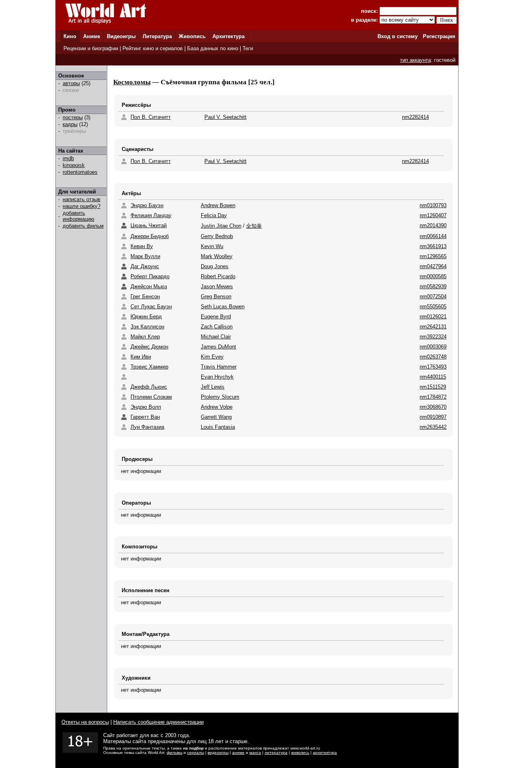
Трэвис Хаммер (149, 367)
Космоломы (132, 82)
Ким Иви (141, 357)
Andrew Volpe (217, 407)
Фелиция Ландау (151, 215)
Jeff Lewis (212, 387)
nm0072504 (433, 296)
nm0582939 (433, 286)
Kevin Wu (212, 246)
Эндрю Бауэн (147, 205)
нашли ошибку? (81, 206)
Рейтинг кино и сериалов (152, 48)
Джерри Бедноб (150, 236)
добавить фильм (83, 226)
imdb (68, 158)
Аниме (91, 36)
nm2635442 (433, 427)
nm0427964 (433, 266)
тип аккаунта (415, 60)
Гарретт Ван (145, 417)
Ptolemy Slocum (220, 397)
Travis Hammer (219, 367)
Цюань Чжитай (149, 225)
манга (255, 752)
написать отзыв (81, 199)
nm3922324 (433, 337)
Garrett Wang (216, 417)
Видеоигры (121, 36)
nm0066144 (433, 236)
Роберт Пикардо (150, 276)
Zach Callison (217, 327)
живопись (300, 752)
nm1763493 (433, 367)
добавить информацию (78, 216)
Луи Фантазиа (147, 427)
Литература (157, 36)
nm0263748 (433, 357)
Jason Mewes (217, 286)
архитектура (325, 752)
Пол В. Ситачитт (151, 117)
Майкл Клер (145, 337)
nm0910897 (433, 417)
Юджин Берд (146, 317)
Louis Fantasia (218, 427)
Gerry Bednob (217, 236)
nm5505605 (433, 307)
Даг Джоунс (145, 266)
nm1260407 (433, 215)
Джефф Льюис (149, 387)
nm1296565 (433, 256)
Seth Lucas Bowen (223, 307)
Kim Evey (212, 357)
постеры (73, 117)
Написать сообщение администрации (158, 722)
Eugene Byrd (216, 317)
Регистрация (439, 36)
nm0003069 (433, 347)
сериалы (195, 752)
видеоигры (218, 752)
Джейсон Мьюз (149, 286)
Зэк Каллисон (147, 327)
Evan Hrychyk (217, 377)
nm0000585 (433, 276)
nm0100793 (433, 205)
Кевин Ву (142, 246)
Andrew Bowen (218, 205)
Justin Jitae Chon (221, 226)
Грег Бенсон (145, 296)
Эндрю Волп (146, 407)
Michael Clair (216, 337)
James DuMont (218, 347)
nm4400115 (433, 377)
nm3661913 (433, 246)
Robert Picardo (218, 276)
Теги (248, 48)
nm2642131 (433, 327)
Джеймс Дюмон (149, 347)
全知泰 (254, 226)
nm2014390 (433, 225)
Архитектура (228, 36)
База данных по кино (212, 48)
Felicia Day (214, 215)
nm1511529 (433, 387)
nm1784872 (433, 397)
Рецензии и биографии (90, 48)
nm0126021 (433, 317)
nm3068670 (433, 407)
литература (276, 752)
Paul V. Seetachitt (225, 117)
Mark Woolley (217, 256)
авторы (71, 83)
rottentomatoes (80, 172)
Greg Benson (216, 296)
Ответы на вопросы (85, 722)
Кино (69, 36)
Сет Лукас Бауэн (151, 307)
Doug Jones (214, 266)
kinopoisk (74, 165)
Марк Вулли (145, 256)
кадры (70, 124)
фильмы (174, 752)
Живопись (192, 36)
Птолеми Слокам (151, 397)
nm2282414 (415, 117)
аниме (238, 752)
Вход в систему (397, 36)
